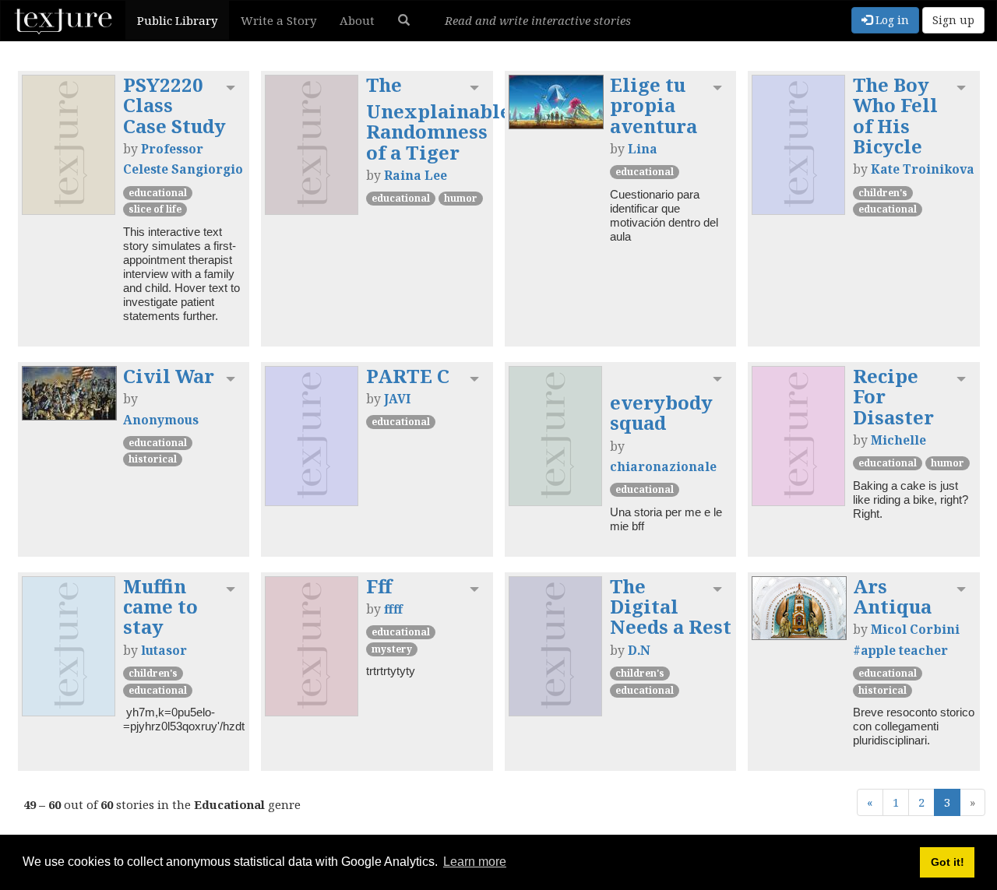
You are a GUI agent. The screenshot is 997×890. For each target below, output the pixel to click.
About (357, 20)
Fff (379, 586)
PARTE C (407, 376)
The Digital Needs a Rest (670, 606)
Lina (642, 148)
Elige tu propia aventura (653, 105)
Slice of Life (155, 209)
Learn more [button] (474, 861)
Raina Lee (415, 175)
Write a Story (278, 20)
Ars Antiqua (892, 596)
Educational (158, 192)
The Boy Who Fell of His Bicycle (895, 115)
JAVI (397, 398)
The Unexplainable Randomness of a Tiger (438, 118)
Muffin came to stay (160, 606)
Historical (153, 459)
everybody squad (661, 412)
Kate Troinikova (922, 169)
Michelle (898, 440)
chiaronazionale (663, 466)
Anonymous (161, 419)
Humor (460, 198)
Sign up (953, 19)
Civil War (168, 376)
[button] (403, 20)
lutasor (164, 650)
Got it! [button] (947, 862)
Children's (882, 192)
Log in (890, 19)
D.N (639, 650)
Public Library (177, 20)
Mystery (392, 649)
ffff (393, 608)
